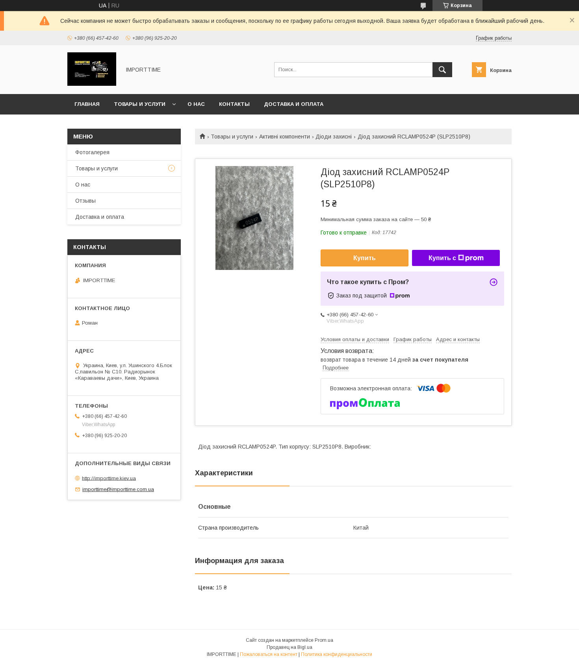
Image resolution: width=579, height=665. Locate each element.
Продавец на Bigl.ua (289, 647)
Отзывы (85, 201)
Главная (87, 104)
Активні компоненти (284, 136)
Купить (364, 258)
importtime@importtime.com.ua (118, 489)
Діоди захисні (333, 136)
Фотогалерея (92, 152)
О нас (196, 104)
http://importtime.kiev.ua (109, 478)
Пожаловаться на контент (268, 654)
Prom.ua (324, 640)
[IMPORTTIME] (91, 84)
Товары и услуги (139, 104)
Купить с (442, 258)
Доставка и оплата (293, 104)
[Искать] (442, 69)
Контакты (234, 104)
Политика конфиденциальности (336, 654)
